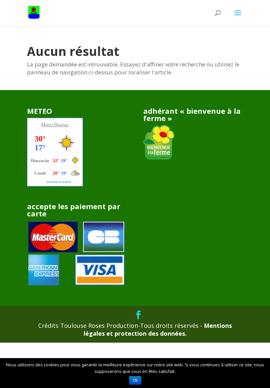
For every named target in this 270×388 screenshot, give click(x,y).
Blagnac (61, 124)
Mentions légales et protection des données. (158, 329)
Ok (135, 380)
